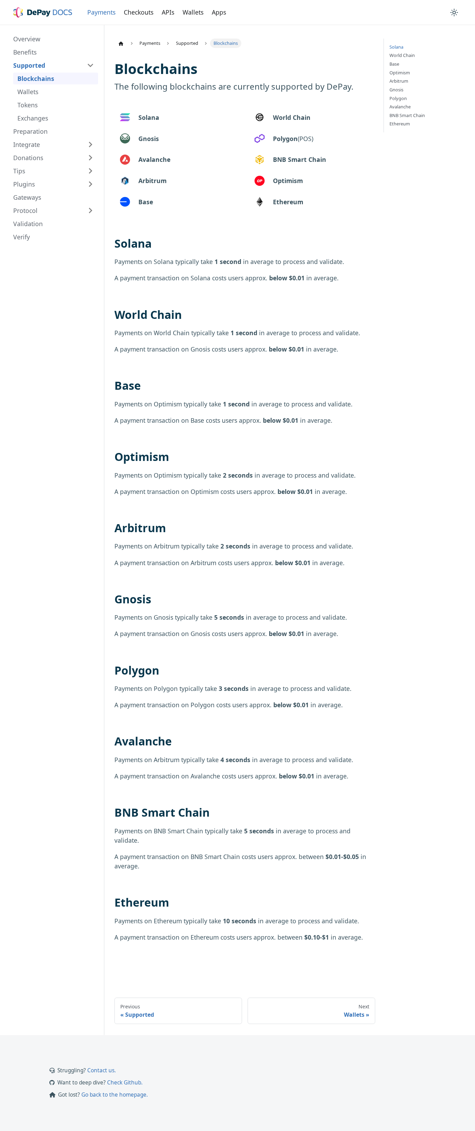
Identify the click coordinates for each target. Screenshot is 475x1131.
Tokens (27, 105)
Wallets (193, 12)
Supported (29, 65)
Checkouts (138, 12)
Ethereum (399, 124)
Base (394, 64)
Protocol (25, 210)
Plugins (24, 184)
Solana (396, 47)
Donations (28, 158)
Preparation (30, 131)
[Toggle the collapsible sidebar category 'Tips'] (90, 171)
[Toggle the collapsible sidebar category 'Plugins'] (90, 184)
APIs (168, 12)
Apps (219, 12)
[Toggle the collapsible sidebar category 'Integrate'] (90, 144)
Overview (26, 39)
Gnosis (396, 90)
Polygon (398, 98)
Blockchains (35, 78)
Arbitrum (398, 81)
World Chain (402, 55)
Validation (28, 224)
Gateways (27, 197)
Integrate (26, 144)
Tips (19, 171)
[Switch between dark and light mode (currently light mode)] (454, 12)
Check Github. (125, 1082)
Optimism (399, 73)
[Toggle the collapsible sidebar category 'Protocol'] (90, 210)
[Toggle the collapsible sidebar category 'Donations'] (90, 158)
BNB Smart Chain (407, 115)
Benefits (25, 52)
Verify (21, 237)
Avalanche (400, 107)
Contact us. (101, 1070)
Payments (101, 12)
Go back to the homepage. (114, 1094)
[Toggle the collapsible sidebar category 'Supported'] (90, 65)
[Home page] (121, 43)
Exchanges (32, 118)
